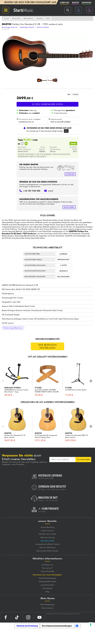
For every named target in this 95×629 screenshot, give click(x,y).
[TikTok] (17, 617)
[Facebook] (5, 617)
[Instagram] (28, 617)
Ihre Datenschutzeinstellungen (57, 626)
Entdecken (70, 174)
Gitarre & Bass (16, 18)
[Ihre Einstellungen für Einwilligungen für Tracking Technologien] (90, 624)
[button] (42, 80)
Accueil (6, 18)
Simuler (73, 143)
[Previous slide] (3, 381)
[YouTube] (39, 617)
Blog (47, 592)
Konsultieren (69, 207)
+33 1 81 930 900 (51, 500)
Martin (48, 18)
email (50, 191)
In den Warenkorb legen (47, 104)
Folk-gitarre (39, 18)
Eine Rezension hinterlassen (47, 346)
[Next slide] (91, 381)
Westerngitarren (28, 18)
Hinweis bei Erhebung (27, 626)
